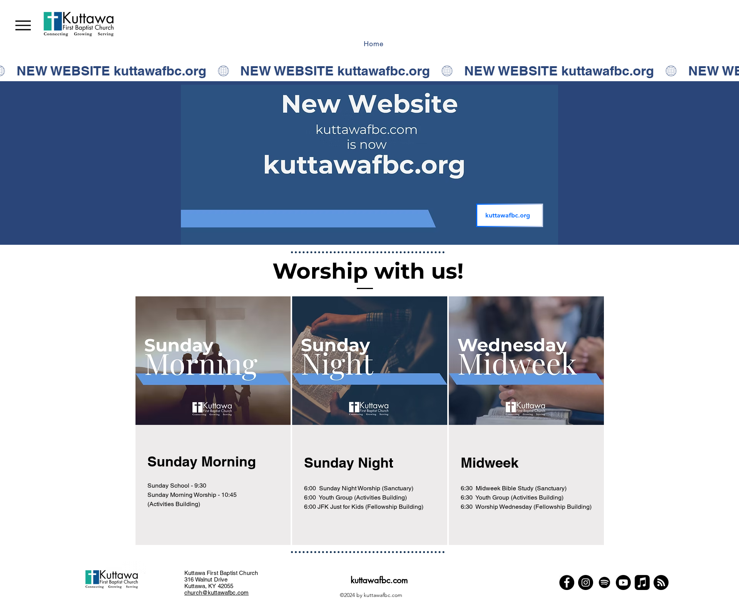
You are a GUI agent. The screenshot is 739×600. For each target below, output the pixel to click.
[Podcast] (661, 582)
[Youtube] (623, 582)
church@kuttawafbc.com (216, 592)
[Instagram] (585, 582)
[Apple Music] (642, 582)
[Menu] (23, 25)
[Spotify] (604, 582)
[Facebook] (566, 582)
